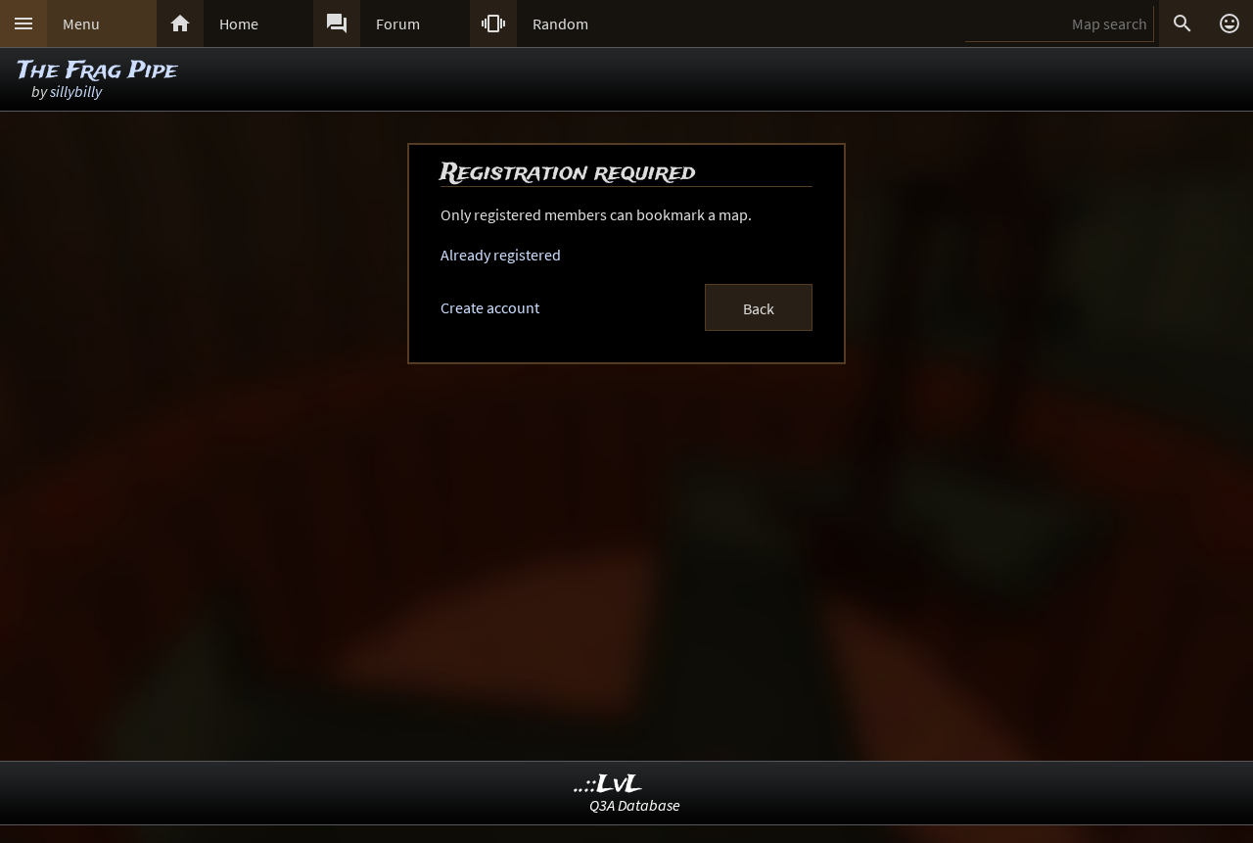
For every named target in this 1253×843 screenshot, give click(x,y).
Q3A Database (634, 805)
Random (560, 23)
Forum (398, 23)
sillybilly (76, 91)
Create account (490, 307)
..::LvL (608, 785)
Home (238, 23)
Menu (81, 23)
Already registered (501, 254)
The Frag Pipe (97, 71)
